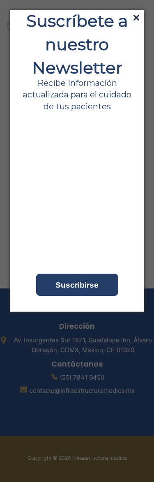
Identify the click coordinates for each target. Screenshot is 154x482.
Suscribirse (77, 285)
